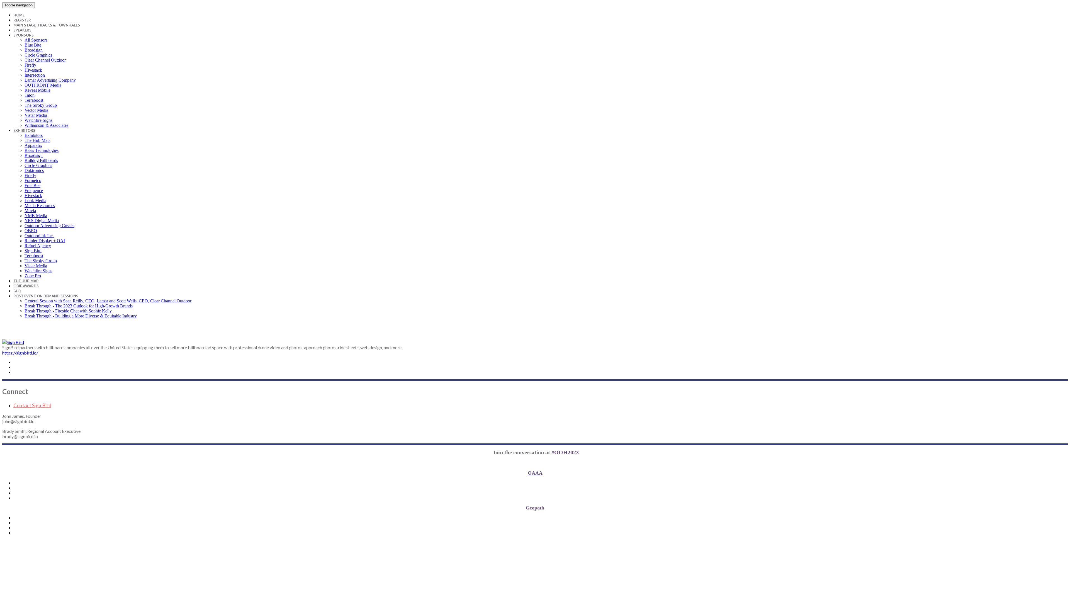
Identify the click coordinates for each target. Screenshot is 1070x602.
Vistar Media (36, 115)
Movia (30, 210)
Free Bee (32, 185)
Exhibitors (24, 130)
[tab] (540, 405)
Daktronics (34, 170)
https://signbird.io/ (20, 352)
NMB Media (36, 215)
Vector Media (36, 110)
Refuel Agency (38, 245)
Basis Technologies (42, 150)
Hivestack (33, 70)
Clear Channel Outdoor (45, 60)
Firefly (30, 65)
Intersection (35, 75)
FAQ (17, 291)
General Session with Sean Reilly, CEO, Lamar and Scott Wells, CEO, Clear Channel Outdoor (108, 300)
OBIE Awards (26, 286)
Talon (30, 95)
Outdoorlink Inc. (39, 235)
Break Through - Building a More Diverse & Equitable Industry (81, 316)
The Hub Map (37, 140)
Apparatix (33, 145)
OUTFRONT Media (43, 85)
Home (19, 15)
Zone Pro (33, 275)
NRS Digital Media (42, 220)
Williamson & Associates (46, 125)
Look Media (35, 200)
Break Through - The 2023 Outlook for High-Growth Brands (79, 306)
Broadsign (34, 50)
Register (22, 20)
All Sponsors (36, 40)
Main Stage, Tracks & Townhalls (46, 25)
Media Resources (40, 205)
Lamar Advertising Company (50, 80)
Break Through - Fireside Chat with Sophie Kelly (68, 311)
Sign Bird (33, 250)
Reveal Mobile (37, 90)
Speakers (22, 30)
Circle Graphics (38, 55)
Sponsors (23, 35)
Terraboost (34, 100)
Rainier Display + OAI (45, 240)
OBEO (31, 230)
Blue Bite (33, 45)
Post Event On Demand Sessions (45, 296)
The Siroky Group (41, 105)
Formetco (33, 180)
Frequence (34, 190)
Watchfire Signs (38, 120)
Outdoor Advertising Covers (49, 225)
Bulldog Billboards (41, 160)
